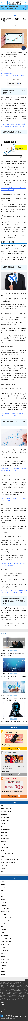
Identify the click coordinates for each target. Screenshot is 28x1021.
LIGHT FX (3, 844)
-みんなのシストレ (5, 911)
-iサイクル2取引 (4, 835)
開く (19, 83)
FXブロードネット (5, 820)
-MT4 (2, 926)
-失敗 (2, 890)
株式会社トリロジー (4, 1008)
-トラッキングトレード (6, 920)
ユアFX (21, 1016)
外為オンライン (4, 832)
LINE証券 (3, 868)
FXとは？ (3, 881)
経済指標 (3, 956)
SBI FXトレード (4, 847)
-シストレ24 (3, 914)
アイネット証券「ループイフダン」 (9, 862)
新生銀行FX (3, 856)
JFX (2, 871)
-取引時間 (3, 887)
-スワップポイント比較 (6, 938)
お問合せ (2, 1011)
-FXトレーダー (4, 896)
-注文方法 (3, 884)
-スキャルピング (4, 950)
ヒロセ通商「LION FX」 (6, 811)
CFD (2, 968)
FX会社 (2, 932)
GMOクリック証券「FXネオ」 (8, 808)
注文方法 (2, 1006)
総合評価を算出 (17, 990)
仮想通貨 (3, 974)
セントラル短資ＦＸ (5, 829)
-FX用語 (3, 899)
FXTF (2, 826)
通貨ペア (3, 953)
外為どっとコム (4, 841)
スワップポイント (5, 935)
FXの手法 (3, 947)
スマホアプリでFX (5, 959)
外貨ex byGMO (4, 814)
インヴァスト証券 (5, 838)
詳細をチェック (13, 749)
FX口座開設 (3, 929)
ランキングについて (4, 1009)
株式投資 (3, 971)
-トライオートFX (5, 908)
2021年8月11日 (14, 25)
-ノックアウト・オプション (7, 853)
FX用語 (14, 15)
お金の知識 (3, 965)
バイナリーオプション (6, 941)
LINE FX (3, 823)
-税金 (2, 893)
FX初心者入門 (4, 902)
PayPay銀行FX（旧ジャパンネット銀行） (10, 859)
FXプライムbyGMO (5, 817)
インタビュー (4, 962)
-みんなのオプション (5, 944)
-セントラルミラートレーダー (7, 917)
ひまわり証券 (4, 865)
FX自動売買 (3, 905)
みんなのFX (3, 805)
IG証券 (2, 850)
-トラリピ (3, 923)
